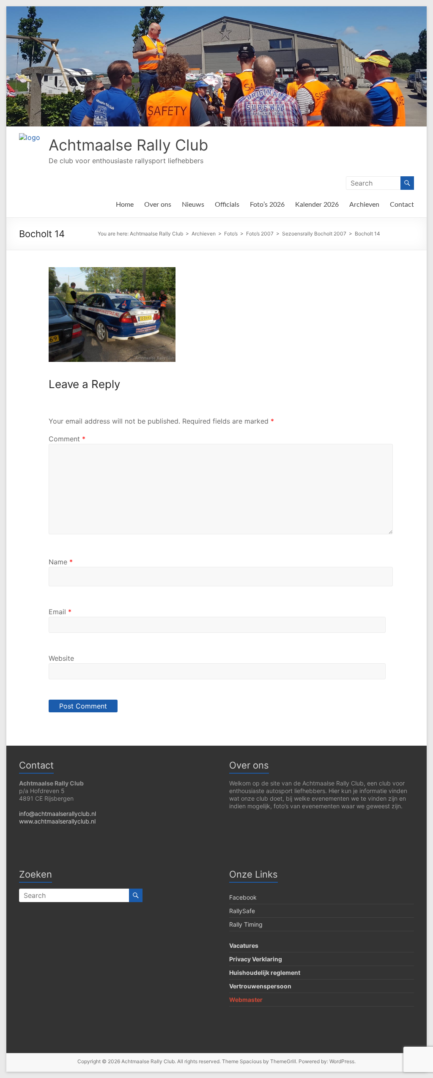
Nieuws (193, 204)
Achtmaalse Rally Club (128, 145)
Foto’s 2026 (267, 204)
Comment (67, 439)
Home (125, 204)
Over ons (157, 204)
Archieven (364, 204)
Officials (227, 204)
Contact (402, 204)
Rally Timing (246, 924)
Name (61, 562)
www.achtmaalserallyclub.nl (57, 821)
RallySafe (242, 910)
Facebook (243, 897)
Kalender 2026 (317, 204)
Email (60, 611)
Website (61, 658)
